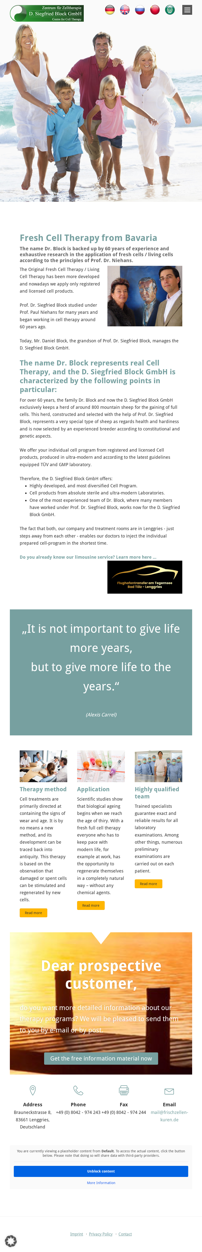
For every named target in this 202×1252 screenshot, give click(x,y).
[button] (11, 1241)
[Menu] (187, 10)
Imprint (76, 1234)
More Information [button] (101, 1183)
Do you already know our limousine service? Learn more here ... (88, 557)
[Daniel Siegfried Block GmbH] (47, 20)
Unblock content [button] (101, 1171)
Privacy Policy (101, 1234)
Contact (125, 1234)
